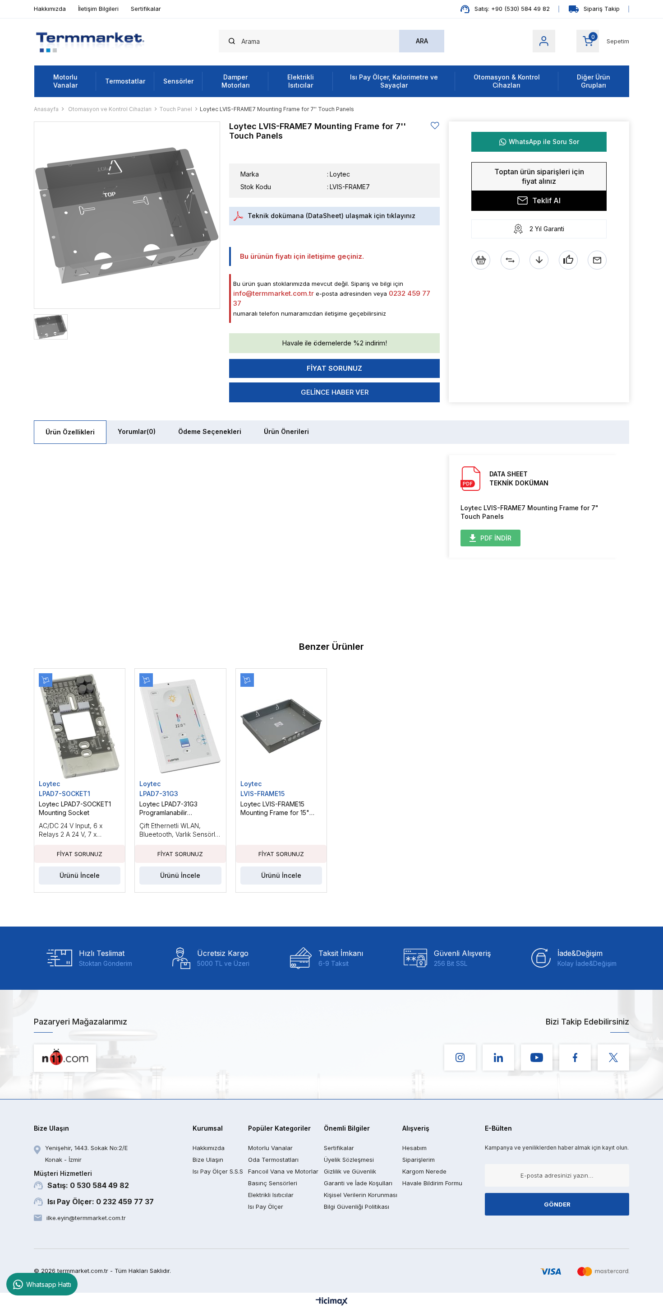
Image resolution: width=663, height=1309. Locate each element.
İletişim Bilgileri (98, 8)
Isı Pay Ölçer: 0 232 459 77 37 (100, 1201)
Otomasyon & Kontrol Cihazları (507, 81)
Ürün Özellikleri (70, 432)
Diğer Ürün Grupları (593, 81)
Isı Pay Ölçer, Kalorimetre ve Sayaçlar (394, 81)
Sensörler (178, 81)
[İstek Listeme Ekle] (480, 260)
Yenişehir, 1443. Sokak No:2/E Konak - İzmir (86, 1153)
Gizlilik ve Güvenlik (350, 1171)
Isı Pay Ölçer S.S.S (218, 1171)
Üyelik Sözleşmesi (349, 1159)
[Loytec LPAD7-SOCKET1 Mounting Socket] (79, 726)
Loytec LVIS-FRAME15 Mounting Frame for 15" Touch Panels (274, 808)
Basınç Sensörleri (272, 1183)
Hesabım (414, 1147)
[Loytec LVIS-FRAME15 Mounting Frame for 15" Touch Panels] (281, 726)
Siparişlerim (418, 1159)
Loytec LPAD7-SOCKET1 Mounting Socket (75, 808)
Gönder (557, 1204)
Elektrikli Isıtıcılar (300, 81)
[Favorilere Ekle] (435, 125)
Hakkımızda (50, 8)
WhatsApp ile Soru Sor (544, 141)
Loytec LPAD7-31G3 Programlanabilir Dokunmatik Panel (168, 808)
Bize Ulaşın (208, 1159)
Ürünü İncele (80, 875)
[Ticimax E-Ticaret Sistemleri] (332, 1302)
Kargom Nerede (424, 1171)
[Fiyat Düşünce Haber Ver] (538, 260)
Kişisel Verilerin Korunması (360, 1194)
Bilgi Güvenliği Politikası (356, 1206)
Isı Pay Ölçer (265, 1206)
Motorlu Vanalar (65, 81)
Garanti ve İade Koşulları (358, 1183)
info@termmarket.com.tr (273, 293)
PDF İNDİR (495, 538)
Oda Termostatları (273, 1159)
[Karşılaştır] (510, 260)
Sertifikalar (146, 8)
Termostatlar (125, 81)
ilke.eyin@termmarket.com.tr (86, 1217)
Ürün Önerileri (286, 431)
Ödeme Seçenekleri (209, 431)
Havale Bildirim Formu (432, 1183)
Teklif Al (546, 200)
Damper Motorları (235, 81)
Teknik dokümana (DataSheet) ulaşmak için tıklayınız (331, 215)
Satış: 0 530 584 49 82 (81, 1179)
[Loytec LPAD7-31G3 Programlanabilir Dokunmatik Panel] (180, 726)
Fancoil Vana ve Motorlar (283, 1171)
